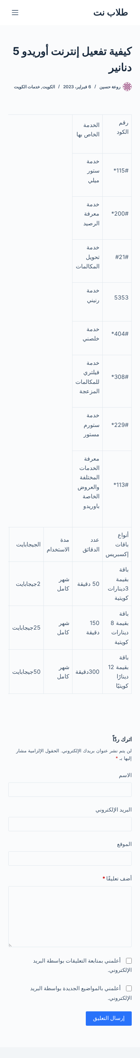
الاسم (125, 775)
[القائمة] (15, 12)
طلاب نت (110, 12)
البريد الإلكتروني (113, 809)
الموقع (124, 844)
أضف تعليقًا (116, 878)
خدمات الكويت (27, 86)
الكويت (48, 86)
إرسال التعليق (109, 1018)
